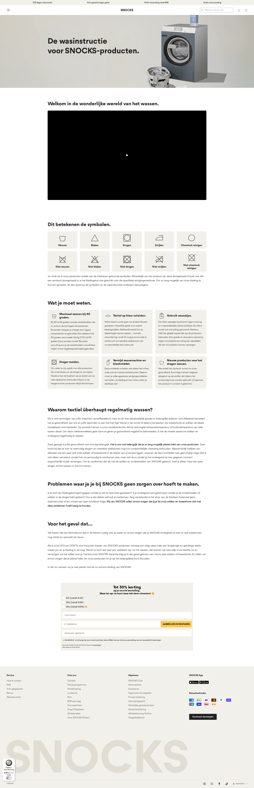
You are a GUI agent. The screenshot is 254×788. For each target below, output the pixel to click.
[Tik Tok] (227, 784)
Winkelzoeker (74, 714)
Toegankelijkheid (136, 718)
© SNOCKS (10, 783)
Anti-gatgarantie (15, 689)
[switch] (9, 778)
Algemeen (133, 675)
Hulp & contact (14, 681)
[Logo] (127, 10)
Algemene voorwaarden (140, 693)
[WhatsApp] (212, 784)
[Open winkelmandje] (246, 10)
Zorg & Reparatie (75, 709)
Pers (69, 697)
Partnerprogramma (76, 685)
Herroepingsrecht (136, 701)
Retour (10, 693)
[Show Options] (189, 633)
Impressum (133, 689)
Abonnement (134, 685)
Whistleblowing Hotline (139, 714)
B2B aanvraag (74, 701)
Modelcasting (74, 689)
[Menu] (13, 759)
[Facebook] (219, 784)
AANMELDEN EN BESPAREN (176, 624)
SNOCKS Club (135, 681)
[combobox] (126, 633)
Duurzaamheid (74, 705)
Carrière (71, 681)
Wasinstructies (14, 697)
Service (10, 675)
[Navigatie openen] (8, 10)
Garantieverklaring (137, 709)
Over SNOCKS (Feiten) (78, 718)
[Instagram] (204, 784)
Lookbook (72, 693)
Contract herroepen (203, 717)
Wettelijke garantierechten (141, 705)
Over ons (71, 675)
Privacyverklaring (136, 697)
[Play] (127, 155)
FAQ (9, 685)
